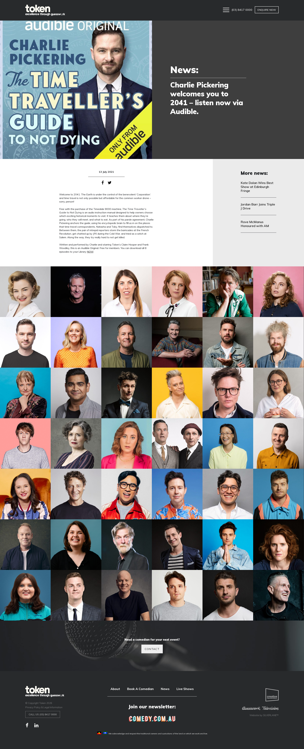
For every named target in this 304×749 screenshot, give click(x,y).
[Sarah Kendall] (278, 544)
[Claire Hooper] (76, 342)
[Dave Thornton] (228, 342)
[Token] (45, 10)
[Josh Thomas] (25, 443)
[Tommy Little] (228, 595)
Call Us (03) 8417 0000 (43, 714)
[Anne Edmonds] (177, 291)
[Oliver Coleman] (278, 494)
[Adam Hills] (76, 291)
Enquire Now (266, 9)
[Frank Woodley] (126, 393)
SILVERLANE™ (271, 715)
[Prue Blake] (76, 544)
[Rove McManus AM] (177, 544)
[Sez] (25, 595)
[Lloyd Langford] (278, 443)
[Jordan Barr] (278, 393)
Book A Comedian (140, 689)
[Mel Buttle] (25, 494)
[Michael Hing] (126, 494)
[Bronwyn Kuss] (278, 291)
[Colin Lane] (126, 342)
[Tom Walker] (177, 595)
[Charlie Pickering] (25, 342)
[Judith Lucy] (76, 443)
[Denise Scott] (25, 393)
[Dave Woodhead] (278, 342)
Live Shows (185, 689)
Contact (152, 649)
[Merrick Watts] (76, 494)
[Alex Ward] (126, 291)
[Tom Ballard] (76, 595)
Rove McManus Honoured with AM (255, 224)
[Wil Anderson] (278, 595)
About (115, 689)
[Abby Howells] (25, 291)
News (165, 689)
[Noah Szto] (228, 494)
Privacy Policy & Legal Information (43, 707)
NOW (90, 251)
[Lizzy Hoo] (228, 443)
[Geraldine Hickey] (177, 393)
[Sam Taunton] (228, 544)
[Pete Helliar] (25, 544)
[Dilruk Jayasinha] (76, 393)
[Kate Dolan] (126, 443)
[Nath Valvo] (177, 494)
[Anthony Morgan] (228, 291)
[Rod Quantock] (126, 544)
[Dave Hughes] (177, 342)
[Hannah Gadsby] (228, 393)
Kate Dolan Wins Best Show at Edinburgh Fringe (257, 187)
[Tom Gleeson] (126, 595)
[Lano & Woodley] (177, 443)
